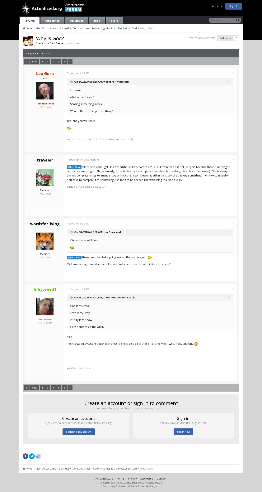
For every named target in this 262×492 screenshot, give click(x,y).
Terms (120, 478)
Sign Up (233, 6)
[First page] (27, 61)
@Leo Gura (74, 167)
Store (114, 20)
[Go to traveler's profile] (45, 177)
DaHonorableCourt (115, 297)
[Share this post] (233, 73)
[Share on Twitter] (32, 456)
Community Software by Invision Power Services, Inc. (131, 486)
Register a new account (78, 431)
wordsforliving (113, 81)
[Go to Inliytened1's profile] (45, 306)
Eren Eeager (56, 43)
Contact (161, 478)
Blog (97, 20)
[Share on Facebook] (25, 456)
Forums (30, 20)
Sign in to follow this (203, 38)
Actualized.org (104, 478)
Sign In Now (183, 431)
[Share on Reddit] (38, 456)
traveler (45, 160)
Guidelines (52, 20)
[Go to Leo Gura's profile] (45, 90)
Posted (78, 73)
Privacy (132, 478)
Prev (34, 61)
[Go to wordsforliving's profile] (45, 241)
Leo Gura (109, 232)
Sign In (216, 6)
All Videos (77, 20)
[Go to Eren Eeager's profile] (28, 41)
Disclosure (146, 478)
